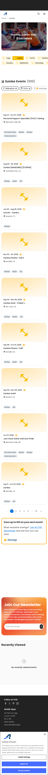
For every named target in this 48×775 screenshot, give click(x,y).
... (32, 511)
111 (36, 511)
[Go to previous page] (7, 511)
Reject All (24, 764)
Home (3, 18)
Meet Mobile (9, 722)
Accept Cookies (24, 770)
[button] (26, 88)
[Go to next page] (41, 511)
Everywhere (25, 38)
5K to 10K (7, 719)
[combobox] (10, 88)
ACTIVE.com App (11, 713)
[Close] (44, 734)
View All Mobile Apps (12, 725)
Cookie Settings (24, 757)
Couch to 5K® (9, 716)
